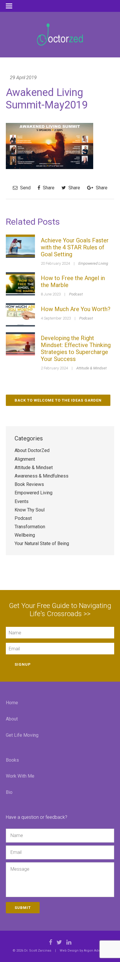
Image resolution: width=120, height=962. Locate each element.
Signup (23, 664)
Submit (23, 907)
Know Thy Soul (30, 510)
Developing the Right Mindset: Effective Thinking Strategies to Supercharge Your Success (76, 348)
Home (12, 702)
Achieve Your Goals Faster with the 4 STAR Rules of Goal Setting (75, 247)
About (12, 719)
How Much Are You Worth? (75, 309)
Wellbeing (25, 535)
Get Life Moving (22, 735)
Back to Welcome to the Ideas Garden (58, 400)
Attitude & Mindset (91, 368)
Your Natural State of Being (42, 543)
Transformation (30, 526)
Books (12, 760)
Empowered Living (93, 263)
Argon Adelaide (96, 950)
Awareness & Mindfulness (41, 476)
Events (22, 501)
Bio (9, 792)
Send (25, 187)
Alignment (25, 459)
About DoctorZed (32, 450)
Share (48, 187)
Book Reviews (29, 484)
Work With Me (20, 776)
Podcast (76, 294)
